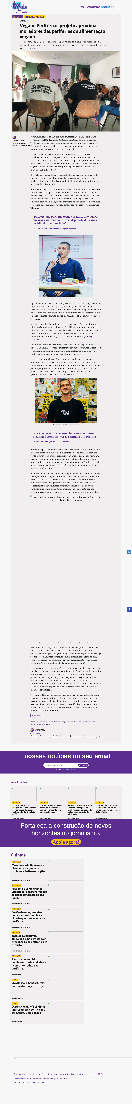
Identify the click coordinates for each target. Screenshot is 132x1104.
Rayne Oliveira (19, 141)
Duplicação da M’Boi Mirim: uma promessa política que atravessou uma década (29, 1009)
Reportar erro (38, 715)
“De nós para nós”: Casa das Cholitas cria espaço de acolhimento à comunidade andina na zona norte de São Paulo (80, 809)
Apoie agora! (66, 842)
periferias (86, 722)
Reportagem (16, 862)
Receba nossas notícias (90, 7)
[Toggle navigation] (118, 7)
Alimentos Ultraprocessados (63, 722)
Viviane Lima (17, 974)
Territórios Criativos (34, 16)
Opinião (15, 980)
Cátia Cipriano (18, 998)
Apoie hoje (106, 7)
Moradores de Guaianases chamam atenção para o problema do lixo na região (28, 868)
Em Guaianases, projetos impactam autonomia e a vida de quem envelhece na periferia (28, 917)
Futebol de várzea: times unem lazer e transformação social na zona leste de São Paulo (29, 893)
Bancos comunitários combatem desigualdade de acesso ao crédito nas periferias (29, 964)
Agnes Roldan (18, 1022)
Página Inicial (78, 722)
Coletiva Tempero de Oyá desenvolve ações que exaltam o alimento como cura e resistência (51, 808)
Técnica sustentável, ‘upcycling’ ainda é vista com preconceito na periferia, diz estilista (29, 940)
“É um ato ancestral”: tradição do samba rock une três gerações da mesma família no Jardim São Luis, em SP (24, 809)
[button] (129, 609)
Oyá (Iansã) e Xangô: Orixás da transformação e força (29, 984)
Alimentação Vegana (46, 722)
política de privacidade (69, 769)
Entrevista (18, 16)
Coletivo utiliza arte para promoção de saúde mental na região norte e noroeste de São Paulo (107, 808)
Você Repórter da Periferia (22, 880)
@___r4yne (36, 733)
